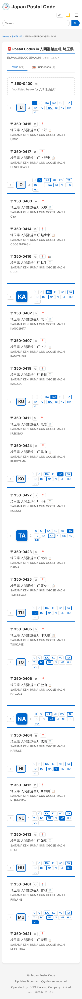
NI (56, 107)
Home (5, 36)
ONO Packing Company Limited (50, 987)
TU (35, 107)
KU (54, 103)
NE (62, 107)
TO (41, 107)
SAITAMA (17, 36)
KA (47, 103)
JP (59, 15)
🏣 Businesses (43, 66)
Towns (17, 66)
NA (50, 107)
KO (60, 103)
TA (68, 103)
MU (35, 112)
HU (69, 107)
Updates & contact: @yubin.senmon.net (41, 981)
